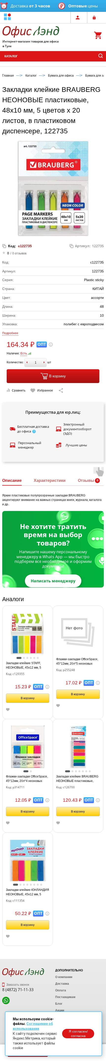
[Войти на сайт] (95, 17)
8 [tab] (41, 885)
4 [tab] (31, 658)
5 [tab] (34, 658)
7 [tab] (90, 771)
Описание (12, 480)
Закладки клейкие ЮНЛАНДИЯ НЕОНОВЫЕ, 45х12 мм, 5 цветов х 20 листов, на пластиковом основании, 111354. (27, 892)
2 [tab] (24, 658)
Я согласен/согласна (78, 1033)
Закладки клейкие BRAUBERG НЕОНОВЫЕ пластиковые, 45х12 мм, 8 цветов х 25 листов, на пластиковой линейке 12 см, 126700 (77, 779)
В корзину (57, 376)
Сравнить (18, 390)
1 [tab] (19, 658)
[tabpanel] (28, 634)
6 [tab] (38, 658)
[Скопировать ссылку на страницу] (61, 390)
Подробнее (10, 333)
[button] (7, 17)
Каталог (11, 56)
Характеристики (50, 480)
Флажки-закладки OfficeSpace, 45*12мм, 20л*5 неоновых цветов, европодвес (77, 661)
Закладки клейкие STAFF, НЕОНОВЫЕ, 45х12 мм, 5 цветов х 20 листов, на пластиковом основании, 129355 (23, 665)
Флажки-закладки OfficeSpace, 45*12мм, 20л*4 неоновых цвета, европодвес (27, 779)
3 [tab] (27, 658)
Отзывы (86, 480)
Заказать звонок (17, 984)
